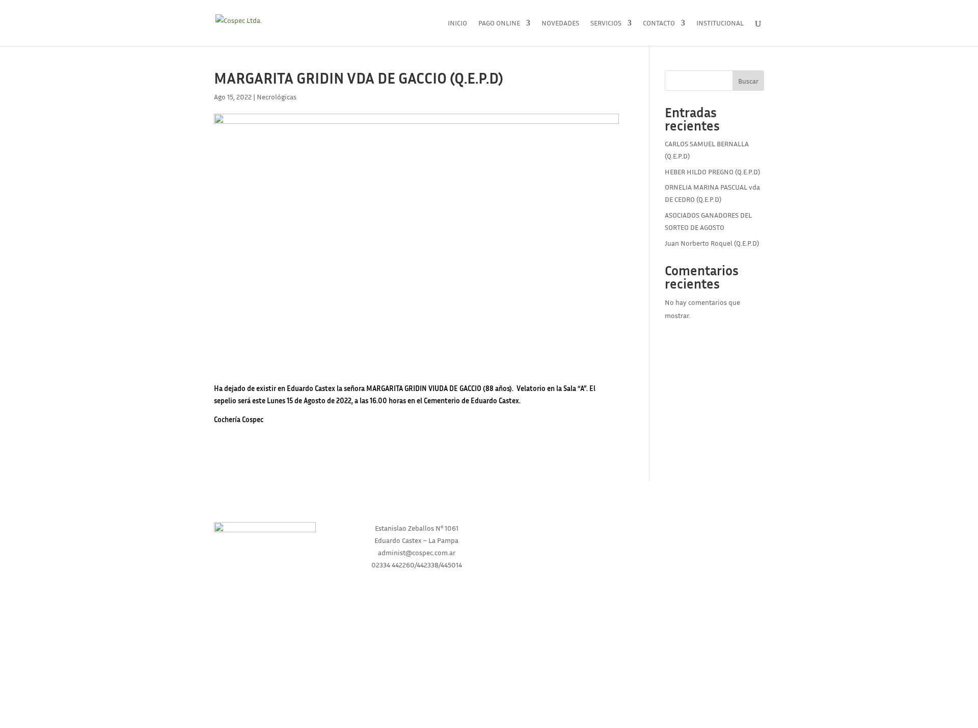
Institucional (720, 23)
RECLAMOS (706, 566)
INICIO (561, 528)
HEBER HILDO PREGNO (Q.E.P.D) (712, 171)
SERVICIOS (561, 566)
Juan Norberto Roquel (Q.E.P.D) (712, 243)
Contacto (659, 23)
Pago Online (499, 23)
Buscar (748, 80)
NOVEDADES (706, 528)
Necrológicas (276, 96)
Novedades (560, 23)
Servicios (605, 23)
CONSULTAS (706, 547)
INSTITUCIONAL (561, 547)
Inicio (457, 23)
